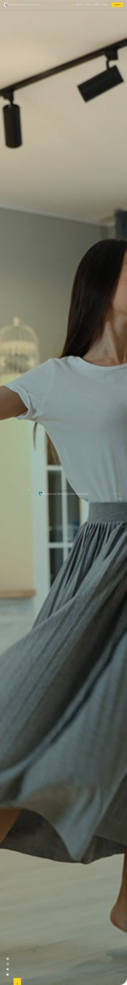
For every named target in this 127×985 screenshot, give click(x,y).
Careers (105, 4)
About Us (79, 4)
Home (71, 4)
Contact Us (117, 5)
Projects (88, 4)
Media (97, 4)
